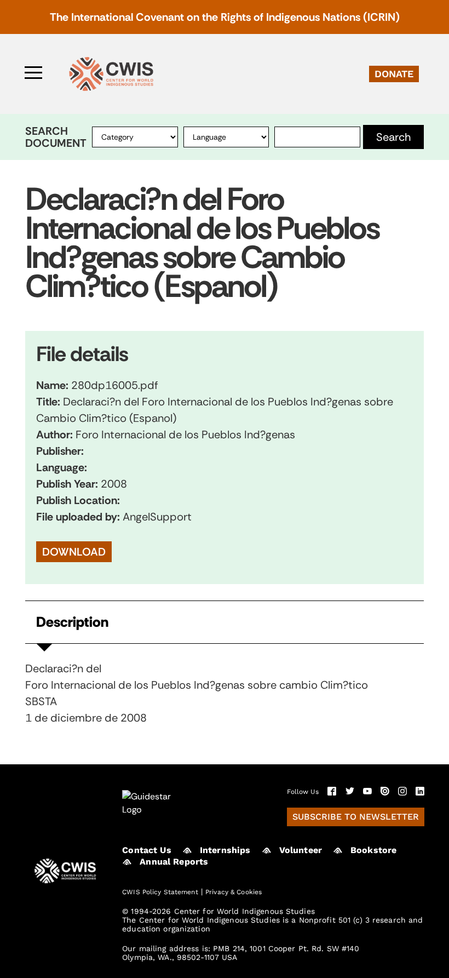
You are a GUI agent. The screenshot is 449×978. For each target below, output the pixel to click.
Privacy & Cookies (233, 892)
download (74, 552)
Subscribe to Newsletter (355, 816)
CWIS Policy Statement (160, 892)
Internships (225, 850)
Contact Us (146, 850)
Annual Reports (174, 861)
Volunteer (300, 850)
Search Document (56, 137)
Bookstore (373, 850)
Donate (394, 73)
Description (72, 622)
